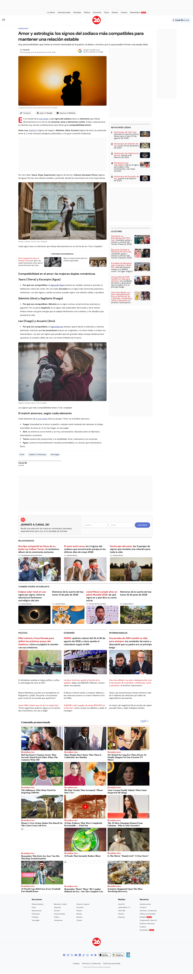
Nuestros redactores (147, 924)
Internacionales (118, 633)
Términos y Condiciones (91, 963)
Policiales (35, 917)
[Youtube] (76, 955)
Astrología (55, 454)
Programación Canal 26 (148, 920)
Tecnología (35, 920)
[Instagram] (68, 955)
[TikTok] (84, 955)
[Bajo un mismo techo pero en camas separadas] (98, 262)
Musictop (121, 917)
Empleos (143, 927)
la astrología (41, 418)
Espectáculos (36, 911)
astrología (43, 118)
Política (22, 633)
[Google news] (95, 955)
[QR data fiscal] (128, 957)
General (57, 911)
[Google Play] (118, 955)
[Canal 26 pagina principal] (96, 24)
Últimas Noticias (37, 904)
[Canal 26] (96, 942)
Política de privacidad (147, 914)
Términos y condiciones (148, 911)
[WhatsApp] (87, 955)
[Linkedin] (80, 955)
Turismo (79, 920)
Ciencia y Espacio (82, 904)
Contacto (143, 907)
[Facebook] (64, 955)
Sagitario (33, 130)
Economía (69, 633)
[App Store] (105, 955)
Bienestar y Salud (60, 904)
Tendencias (58, 920)
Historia (79, 911)
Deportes (57, 907)
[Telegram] (91, 955)
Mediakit (145, 917)
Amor (22, 454)
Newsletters (147, 930)
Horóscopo (23, 29)
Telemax (121, 914)
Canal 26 (26, 50)
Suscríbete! (142, 525)
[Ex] (72, 955)
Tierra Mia (121, 911)
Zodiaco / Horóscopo (37, 454)
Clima (34, 907)
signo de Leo (56, 326)
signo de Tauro (57, 285)
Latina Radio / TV (124, 907)
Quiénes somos (145, 904)
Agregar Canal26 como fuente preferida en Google (93, 51)
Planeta (79, 914)
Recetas (79, 917)
